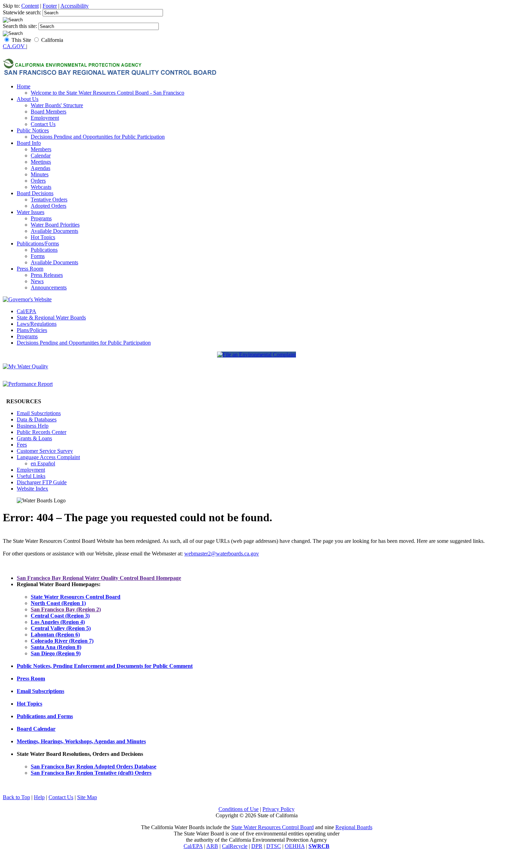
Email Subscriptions (39, 413)
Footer (50, 6)
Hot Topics (43, 237)
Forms (38, 256)
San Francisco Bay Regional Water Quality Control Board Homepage (99, 578)
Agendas (40, 168)
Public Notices (33, 130)
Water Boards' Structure (57, 105)
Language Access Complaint (48, 457)
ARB (212, 846)
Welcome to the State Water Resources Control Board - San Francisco (107, 93)
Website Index (32, 489)
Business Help (33, 426)
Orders (38, 181)
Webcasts (41, 187)
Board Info (29, 143)
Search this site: (20, 26)
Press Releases (47, 275)
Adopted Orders (48, 206)
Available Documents (54, 231)
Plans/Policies (32, 330)
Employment (45, 118)
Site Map (87, 797)
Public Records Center (41, 432)
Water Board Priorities (55, 225)
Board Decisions (35, 193)
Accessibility (74, 6)
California (52, 40)
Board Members (48, 112)
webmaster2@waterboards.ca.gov (221, 554)
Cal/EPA (26, 311)
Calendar (41, 156)
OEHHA (295, 846)
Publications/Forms (38, 243)
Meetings (41, 162)
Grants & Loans (34, 438)
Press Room (30, 269)
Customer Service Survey (45, 451)
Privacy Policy (278, 809)
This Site (21, 40)
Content (30, 6)
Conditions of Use (238, 809)
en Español (43, 463)
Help (39, 797)
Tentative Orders (49, 199)
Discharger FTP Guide (42, 482)
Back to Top (16, 797)
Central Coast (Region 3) (60, 616)
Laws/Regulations (37, 324)
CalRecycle (234, 846)
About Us (27, 99)
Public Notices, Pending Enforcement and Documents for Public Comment (105, 666)
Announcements (49, 287)
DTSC (273, 846)
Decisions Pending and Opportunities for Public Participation (98, 137)
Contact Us (43, 124)
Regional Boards (353, 827)
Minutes (40, 174)
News (37, 281)
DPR (256, 846)
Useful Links (31, 476)
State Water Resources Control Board (272, 827)
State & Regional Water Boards (51, 317)
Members (41, 149)
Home (23, 86)
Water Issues (30, 212)
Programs (41, 218)
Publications (44, 250)
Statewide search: (23, 12)
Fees (22, 445)
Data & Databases (37, 419)
